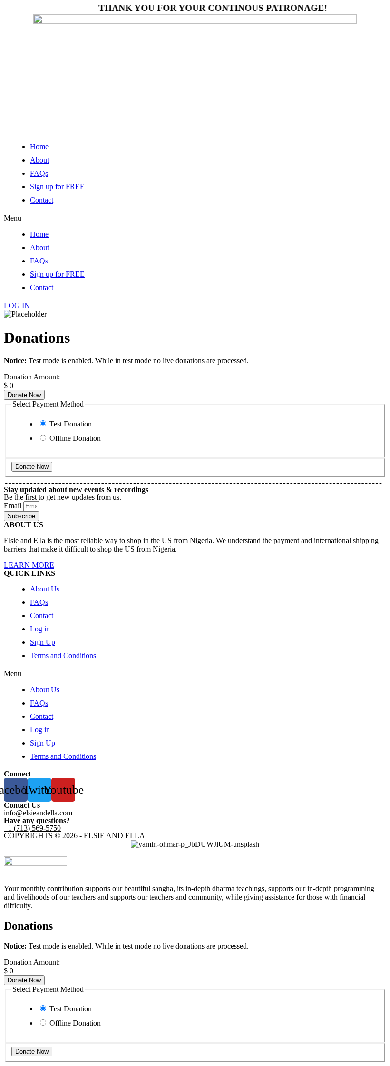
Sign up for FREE (57, 187)
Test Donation (70, 424)
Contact (41, 200)
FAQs (39, 173)
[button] (195, 218)
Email (13, 506)
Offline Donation (75, 438)
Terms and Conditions (63, 655)
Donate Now (24, 394)
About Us (44, 589)
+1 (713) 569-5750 (32, 828)
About (39, 160)
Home (39, 147)
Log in (40, 629)
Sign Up (42, 642)
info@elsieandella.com (38, 813)
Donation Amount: (32, 377)
